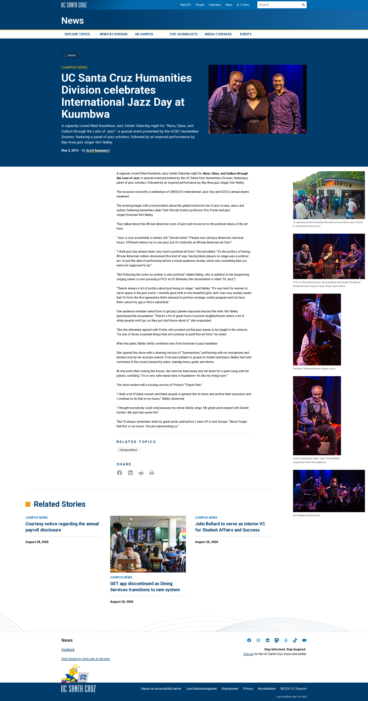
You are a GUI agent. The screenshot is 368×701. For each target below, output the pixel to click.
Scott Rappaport (98, 150)
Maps (229, 5)
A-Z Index (243, 5)
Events (246, 34)
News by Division (113, 34)
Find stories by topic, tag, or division (85, 659)
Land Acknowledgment (201, 688)
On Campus (144, 34)
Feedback (68, 649)
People (200, 5)
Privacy (248, 688)
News (72, 20)
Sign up (248, 654)
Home (72, 55)
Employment (230, 688)
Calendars (215, 5)
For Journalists (184, 34)
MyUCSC (186, 5)
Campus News (128, 449)
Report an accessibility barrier (161, 688)
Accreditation (267, 688)
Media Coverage (218, 34)
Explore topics (77, 34)
